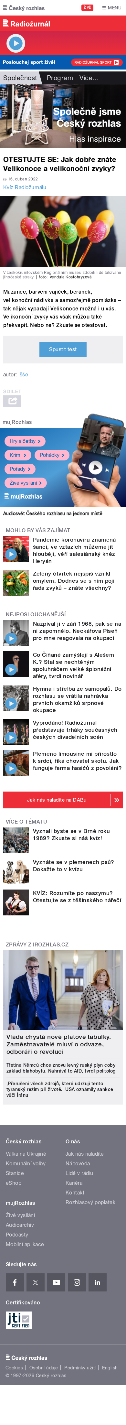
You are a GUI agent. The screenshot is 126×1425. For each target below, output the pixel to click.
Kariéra (74, 1183)
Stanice (15, 1173)
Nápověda (78, 1164)
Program (60, 78)
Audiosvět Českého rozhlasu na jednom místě (52, 513)
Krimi (15, 455)
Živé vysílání (23, 483)
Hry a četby (23, 441)
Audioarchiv (20, 1225)
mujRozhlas (17, 422)
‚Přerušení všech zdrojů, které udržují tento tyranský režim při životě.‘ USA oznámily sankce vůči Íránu (59, 1089)
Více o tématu (26, 822)
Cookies (14, 1367)
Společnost (20, 78)
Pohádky (49, 455)
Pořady (18, 469)
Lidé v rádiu (79, 1173)
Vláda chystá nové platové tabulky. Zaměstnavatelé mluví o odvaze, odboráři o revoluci (58, 1044)
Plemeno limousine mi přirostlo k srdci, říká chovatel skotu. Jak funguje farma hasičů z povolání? (77, 760)
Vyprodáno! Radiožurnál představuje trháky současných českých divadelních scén (75, 729)
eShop (13, 1183)
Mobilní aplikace (25, 1244)
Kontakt (75, 1193)
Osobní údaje (43, 1367)
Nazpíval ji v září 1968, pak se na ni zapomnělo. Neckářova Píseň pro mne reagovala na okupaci (77, 631)
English (110, 1367)
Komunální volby (26, 1164)
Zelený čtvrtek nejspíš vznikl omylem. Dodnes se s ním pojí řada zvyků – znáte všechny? (73, 580)
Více (89, 78)
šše (24, 375)
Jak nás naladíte (85, 1154)
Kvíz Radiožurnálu (24, 187)
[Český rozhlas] (24, 8)
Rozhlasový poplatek (90, 1202)
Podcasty (17, 1235)
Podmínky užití (80, 1367)
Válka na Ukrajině (26, 1154)
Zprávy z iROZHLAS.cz (37, 945)
